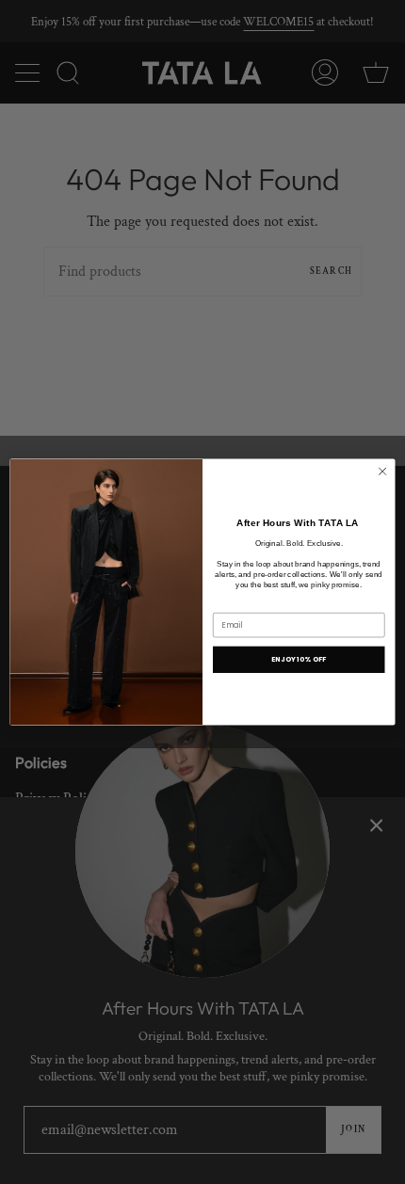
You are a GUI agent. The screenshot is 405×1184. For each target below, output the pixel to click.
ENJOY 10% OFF (298, 659)
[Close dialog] (382, 471)
